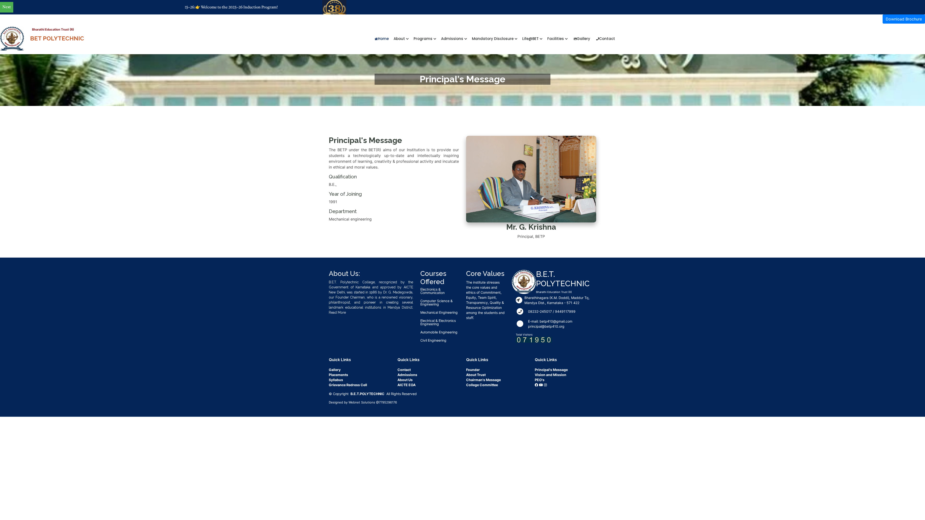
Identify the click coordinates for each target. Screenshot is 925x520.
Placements (338, 375)
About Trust (476, 375)
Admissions (407, 375)
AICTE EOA (406, 385)
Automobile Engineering (438, 332)
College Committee (482, 385)
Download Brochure (904, 19)
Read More (337, 312)
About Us (405, 380)
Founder (473, 370)
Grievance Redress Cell (348, 385)
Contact (607, 38)
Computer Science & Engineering (436, 302)
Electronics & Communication (432, 291)
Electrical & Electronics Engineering (438, 322)
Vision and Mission (550, 375)
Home (383, 38)
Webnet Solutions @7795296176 (373, 402)
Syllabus (336, 380)
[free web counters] (534, 339)
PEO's (539, 380)
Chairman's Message (483, 380)
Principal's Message (551, 370)
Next (6, 7)
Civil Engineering (433, 340)
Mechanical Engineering (439, 312)
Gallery (583, 38)
